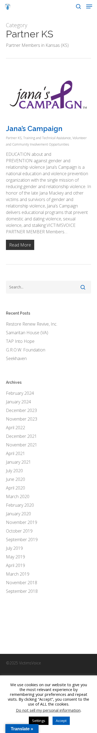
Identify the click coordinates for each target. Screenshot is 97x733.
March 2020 (17, 496)
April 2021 (15, 453)
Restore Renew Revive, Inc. (31, 324)
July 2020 (14, 471)
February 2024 (20, 393)
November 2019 (21, 522)
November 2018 (21, 583)
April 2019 (15, 565)
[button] (89, 6)
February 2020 (20, 505)
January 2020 (18, 514)
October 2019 (19, 531)
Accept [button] (61, 720)
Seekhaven (16, 358)
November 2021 (21, 445)
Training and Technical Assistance (47, 138)
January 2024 (18, 402)
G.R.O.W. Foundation (25, 350)
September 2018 (22, 591)
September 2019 (22, 539)
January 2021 (18, 462)
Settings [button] (38, 720)
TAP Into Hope (20, 341)
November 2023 (21, 419)
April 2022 (15, 428)
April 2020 (15, 488)
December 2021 (21, 436)
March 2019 (17, 574)
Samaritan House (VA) (27, 333)
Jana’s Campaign (34, 129)
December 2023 (21, 410)
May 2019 (15, 557)
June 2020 (15, 479)
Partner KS (14, 138)
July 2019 (14, 548)
